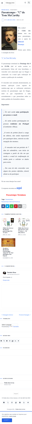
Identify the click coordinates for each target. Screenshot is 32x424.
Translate (16, 326)
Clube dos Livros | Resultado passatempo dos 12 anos (8, 230)
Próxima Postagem (24, 315)
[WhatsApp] (12, 206)
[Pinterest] (16, 206)
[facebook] (1, 341)
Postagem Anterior (8, 315)
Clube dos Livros (9, 383)
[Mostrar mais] (24, 206)
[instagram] (10, 341)
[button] (2, 3)
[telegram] (18, 341)
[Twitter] (7, 206)
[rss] (15, 341)
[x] (4, 341)
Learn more (12, 416)
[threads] (12, 341)
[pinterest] (7, 341)
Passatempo (13, 9)
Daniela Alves (11, 272)
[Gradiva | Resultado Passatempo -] (8, 242)
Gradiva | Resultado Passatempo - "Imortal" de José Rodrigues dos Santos (8, 252)
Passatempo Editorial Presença (10, 201)
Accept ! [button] (7, 420)
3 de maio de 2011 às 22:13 (13, 274)
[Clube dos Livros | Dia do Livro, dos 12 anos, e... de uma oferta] (24, 222)
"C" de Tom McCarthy (8, 58)
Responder (6, 280)
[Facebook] (3, 206)
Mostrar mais (7, 384)
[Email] (20, 206)
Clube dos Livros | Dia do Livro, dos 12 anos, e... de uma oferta (23, 230)
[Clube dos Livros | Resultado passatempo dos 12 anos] (8, 222)
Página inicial (5, 9)
